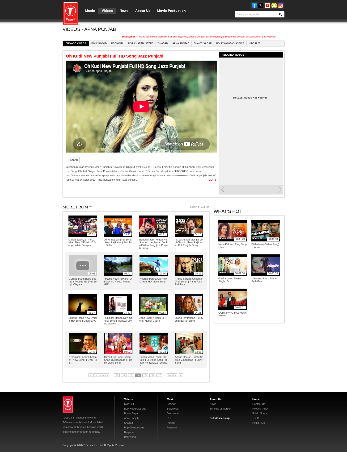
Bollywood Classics (230, 43)
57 (159, 375)
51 (116, 375)
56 (152, 375)
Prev (222, 190)
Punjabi (171, 422)
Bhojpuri (171, 403)
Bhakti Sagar (203, 43)
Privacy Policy (260, 408)
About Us (142, 10)
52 (124, 375)
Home (256, 399)
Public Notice (259, 413)
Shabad (163, 43)
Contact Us (258, 403)
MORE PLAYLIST (199, 207)
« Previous (102, 375)
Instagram (280, 5)
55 (145, 375)
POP (169, 418)
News (124, 10)
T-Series (68, 404)
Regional (117, 43)
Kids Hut (254, 43)
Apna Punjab (180, 43)
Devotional (173, 413)
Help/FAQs (258, 422)
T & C (255, 418)
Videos (107, 10)
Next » (172, 375)
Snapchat (274, 5)
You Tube (267, 5)
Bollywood (99, 43)
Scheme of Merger (220, 408)
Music (90, 10)
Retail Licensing (220, 418)
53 (131, 375)
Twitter (260, 5)
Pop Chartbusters (140, 43)
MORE (212, 179)
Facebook (254, 5)
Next (279, 190)
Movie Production (171, 10)
